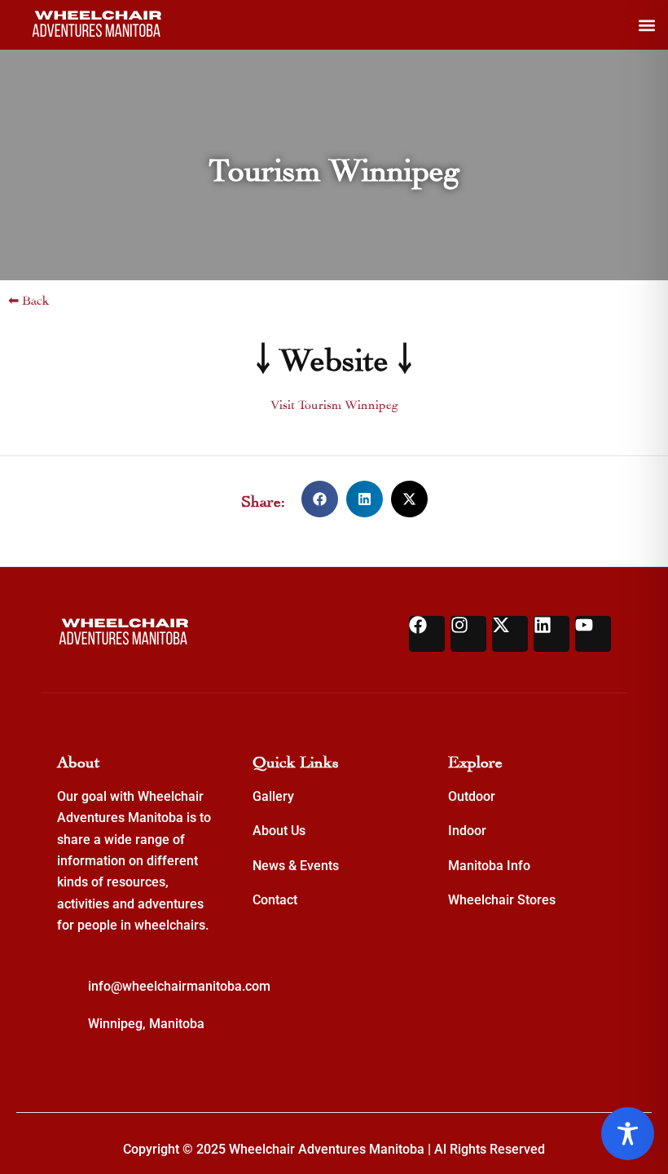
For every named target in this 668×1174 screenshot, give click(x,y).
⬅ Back (29, 298)
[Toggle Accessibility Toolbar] (628, 1134)
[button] (646, 24)
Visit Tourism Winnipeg (334, 403)
